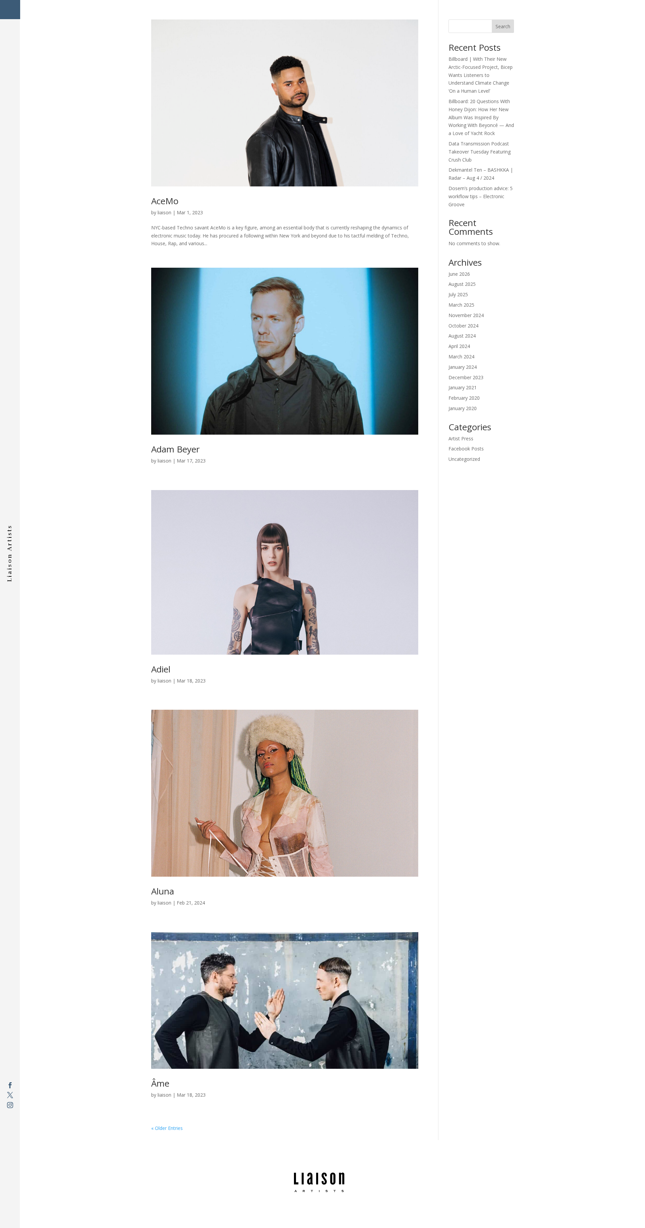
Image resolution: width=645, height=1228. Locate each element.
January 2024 (462, 367)
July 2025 (458, 294)
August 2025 (462, 284)
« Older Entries (167, 1128)
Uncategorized (464, 459)
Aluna (162, 891)
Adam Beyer (175, 449)
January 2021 (462, 387)
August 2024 (462, 336)
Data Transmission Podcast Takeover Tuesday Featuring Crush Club (479, 151)
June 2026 (459, 274)
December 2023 (465, 377)
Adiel (160, 669)
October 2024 (463, 325)
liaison (164, 212)
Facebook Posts (466, 448)
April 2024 (459, 346)
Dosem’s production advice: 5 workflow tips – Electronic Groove (480, 196)
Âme (160, 1083)
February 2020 (464, 398)
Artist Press (460, 438)
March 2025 (461, 305)
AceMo (164, 201)
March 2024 (461, 356)
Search (503, 26)
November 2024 (466, 315)
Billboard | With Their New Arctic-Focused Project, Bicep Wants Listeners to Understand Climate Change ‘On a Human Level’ (480, 75)
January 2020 (462, 408)
